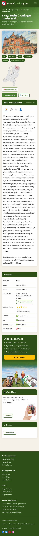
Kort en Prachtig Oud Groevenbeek (13, 506)
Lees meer (8, 416)
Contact (4, 528)
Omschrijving (6, 109)
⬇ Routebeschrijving (9, 95)
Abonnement (6, 474)
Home (3, 10)
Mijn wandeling (20, 109)
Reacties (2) (11, 109)
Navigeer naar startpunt (25, 302)
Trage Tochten (20, 289)
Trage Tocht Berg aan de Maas (11, 512)
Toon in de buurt (9, 433)
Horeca (16, 109)
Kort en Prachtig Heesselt (10, 509)
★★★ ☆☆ (21, 307)
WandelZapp (6, 477)
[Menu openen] (35, 3)
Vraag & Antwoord (15, 528)
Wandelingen (10, 10)
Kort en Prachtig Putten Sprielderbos (14, 504)
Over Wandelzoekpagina (26, 524)
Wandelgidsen (6, 480)
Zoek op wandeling (8, 459)
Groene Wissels (7, 492)
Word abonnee (19, 357)
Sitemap (4, 524)
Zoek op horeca (7, 465)
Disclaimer (12, 524)
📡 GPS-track (24, 95)
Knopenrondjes (7, 495)
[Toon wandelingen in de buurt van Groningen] (17, 68)
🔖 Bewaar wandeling (9, 89)
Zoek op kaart (6, 462)
